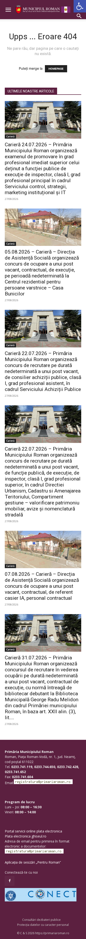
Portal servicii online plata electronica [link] (33, 831)
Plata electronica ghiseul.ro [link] (25, 836)
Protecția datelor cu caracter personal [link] (43, 925)
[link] (80, 6)
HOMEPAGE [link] (56, 68)
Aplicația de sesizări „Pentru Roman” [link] (33, 862)
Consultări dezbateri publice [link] (41, 920)
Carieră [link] (10, 136)
